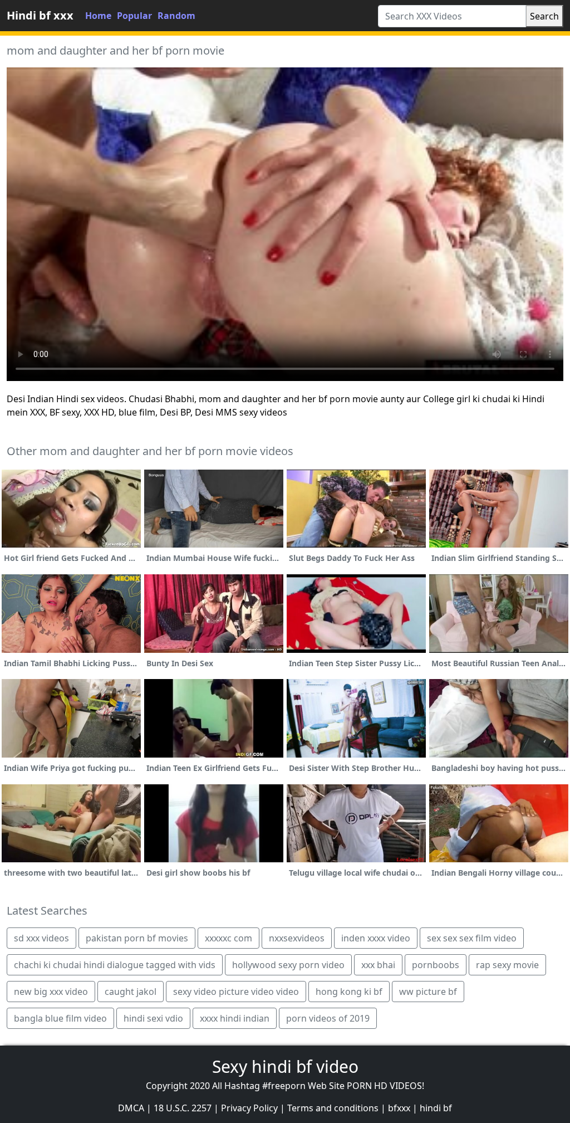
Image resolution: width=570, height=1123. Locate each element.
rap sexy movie (507, 965)
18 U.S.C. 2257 (183, 1108)
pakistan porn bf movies (137, 938)
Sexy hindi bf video (285, 1066)
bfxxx (399, 1108)
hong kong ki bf (349, 991)
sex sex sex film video (472, 938)
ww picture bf (428, 991)
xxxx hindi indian (234, 1018)
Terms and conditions (333, 1108)
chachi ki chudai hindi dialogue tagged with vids (114, 965)
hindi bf (436, 1108)
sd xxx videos (41, 938)
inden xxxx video (375, 938)
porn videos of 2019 (328, 1018)
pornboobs (435, 965)
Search (544, 16)
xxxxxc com (228, 938)
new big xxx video (51, 991)
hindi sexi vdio (153, 1018)
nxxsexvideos (297, 938)
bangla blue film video (60, 1018)
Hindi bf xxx (40, 15)
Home (98, 15)
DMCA (131, 1108)
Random (176, 15)
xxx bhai (378, 965)
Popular (134, 15)
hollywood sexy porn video (288, 965)
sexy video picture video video (236, 991)
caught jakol (130, 991)
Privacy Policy (249, 1108)
